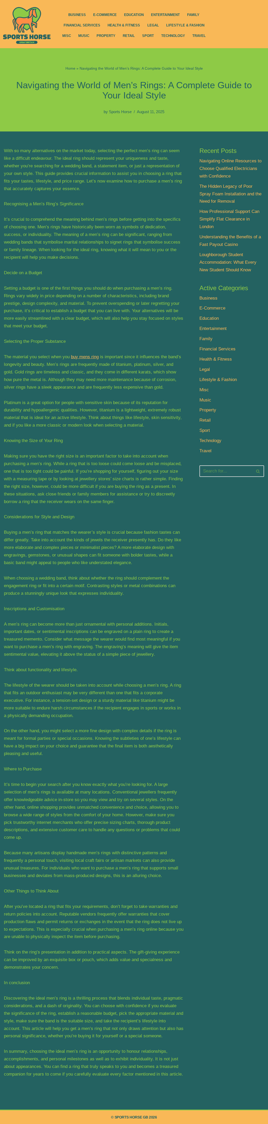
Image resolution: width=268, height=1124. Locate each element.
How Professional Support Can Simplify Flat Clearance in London (229, 219)
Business (77, 15)
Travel (199, 36)
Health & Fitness (124, 25)
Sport (148, 36)
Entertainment (165, 15)
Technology (173, 36)
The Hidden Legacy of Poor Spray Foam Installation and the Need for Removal (230, 194)
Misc (66, 36)
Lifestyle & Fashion (185, 25)
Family (193, 15)
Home (70, 68)
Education (134, 15)
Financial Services (82, 25)
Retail (129, 36)
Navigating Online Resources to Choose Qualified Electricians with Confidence (230, 168)
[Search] (258, 471)
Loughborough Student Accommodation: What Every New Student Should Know (227, 262)
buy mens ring (85, 356)
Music (83, 36)
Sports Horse (120, 111)
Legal (153, 25)
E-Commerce (105, 15)
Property (106, 36)
